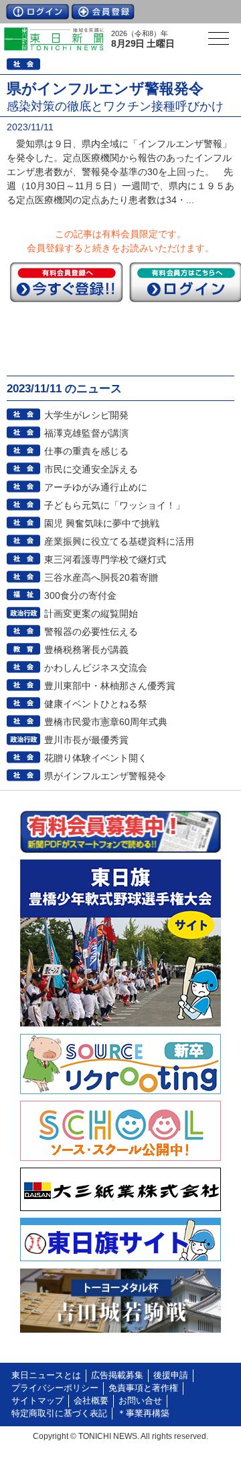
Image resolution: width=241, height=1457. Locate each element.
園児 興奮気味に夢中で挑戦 (101, 523)
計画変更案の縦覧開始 (91, 613)
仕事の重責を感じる (86, 451)
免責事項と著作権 (143, 1388)
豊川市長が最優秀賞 (86, 740)
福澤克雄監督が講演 (86, 433)
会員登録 (103, 11)
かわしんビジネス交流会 (95, 667)
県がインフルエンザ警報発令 (105, 776)
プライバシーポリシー (54, 1388)
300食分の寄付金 (80, 595)
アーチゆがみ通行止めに (95, 487)
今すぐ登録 (66, 282)
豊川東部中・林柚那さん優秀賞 (109, 685)
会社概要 (91, 1401)
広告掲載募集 (117, 1375)
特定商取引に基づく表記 (59, 1413)
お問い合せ (140, 1401)
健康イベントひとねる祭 (95, 703)
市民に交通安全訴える (91, 469)
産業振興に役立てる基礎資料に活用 (119, 541)
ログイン (37, 11)
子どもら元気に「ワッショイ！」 (114, 505)
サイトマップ (37, 1401)
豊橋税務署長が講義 (86, 649)
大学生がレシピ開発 (86, 415)
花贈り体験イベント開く (95, 758)
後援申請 (170, 1375)
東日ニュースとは (46, 1375)
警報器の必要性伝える (91, 631)
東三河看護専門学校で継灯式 (105, 559)
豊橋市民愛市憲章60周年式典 (105, 721)
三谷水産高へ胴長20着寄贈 (101, 577)
